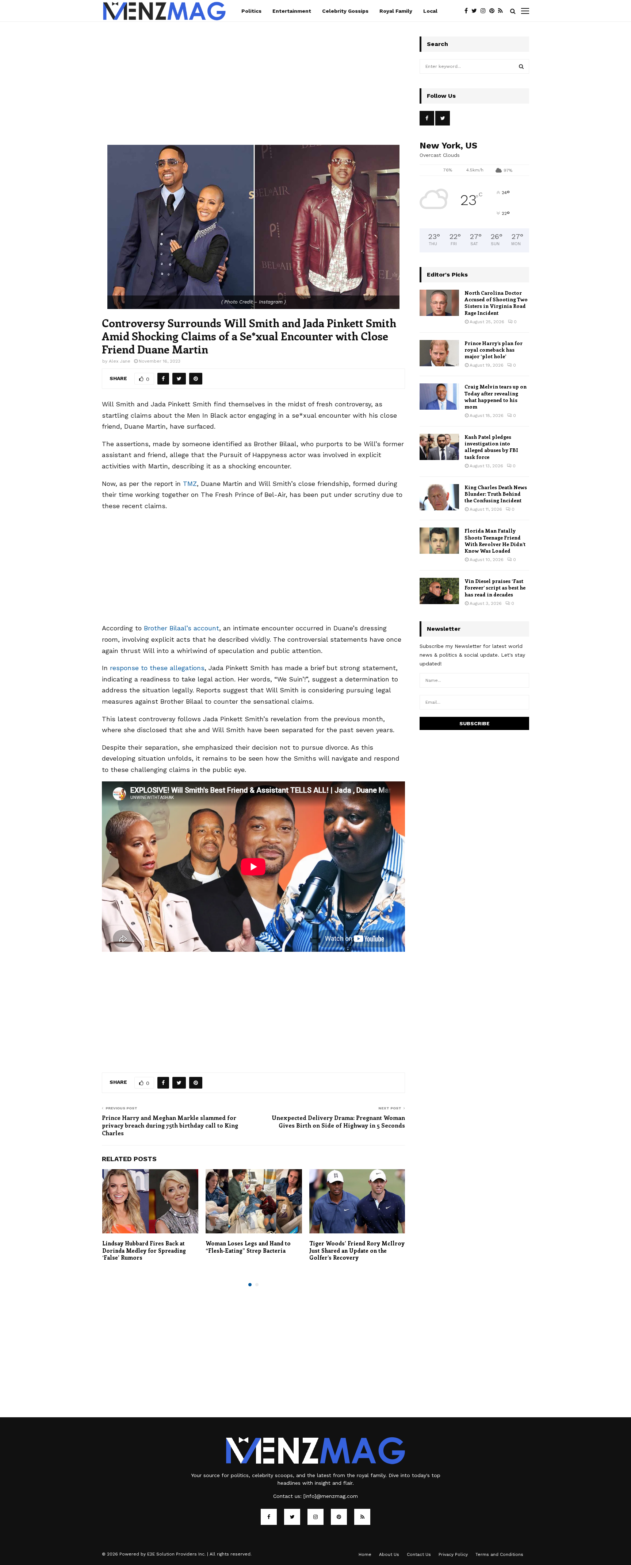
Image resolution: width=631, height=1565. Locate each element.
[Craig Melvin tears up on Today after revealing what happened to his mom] (439, 396)
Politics (251, 11)
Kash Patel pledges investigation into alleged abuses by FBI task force (491, 446)
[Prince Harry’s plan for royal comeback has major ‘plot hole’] (439, 353)
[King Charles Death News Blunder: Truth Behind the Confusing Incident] (439, 497)
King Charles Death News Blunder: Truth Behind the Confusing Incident (495, 494)
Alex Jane (119, 361)
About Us (389, 1554)
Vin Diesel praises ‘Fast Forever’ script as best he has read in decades (494, 587)
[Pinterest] (493, 11)
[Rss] (502, 11)
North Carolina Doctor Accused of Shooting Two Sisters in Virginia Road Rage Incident (496, 302)
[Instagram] (485, 11)
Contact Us (419, 1554)
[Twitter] (476, 11)
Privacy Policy (453, 1554)
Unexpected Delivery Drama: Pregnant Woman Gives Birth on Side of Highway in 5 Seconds (338, 1121)
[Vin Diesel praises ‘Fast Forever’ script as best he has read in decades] (439, 591)
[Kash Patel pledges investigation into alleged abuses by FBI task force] (439, 447)
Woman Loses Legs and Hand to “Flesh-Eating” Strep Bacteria (248, 1247)
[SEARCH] (521, 66)
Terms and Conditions (499, 1554)
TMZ (190, 483)
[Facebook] (467, 11)
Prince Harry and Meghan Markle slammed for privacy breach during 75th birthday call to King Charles (170, 1125)
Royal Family (395, 11)
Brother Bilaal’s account (181, 628)
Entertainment (291, 11)
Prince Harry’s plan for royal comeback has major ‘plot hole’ (493, 350)
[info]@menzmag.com (330, 1496)
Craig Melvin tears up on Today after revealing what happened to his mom (495, 396)
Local (430, 11)
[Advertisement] (253, 91)
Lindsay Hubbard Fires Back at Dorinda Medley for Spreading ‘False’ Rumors (144, 1250)
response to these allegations (157, 668)
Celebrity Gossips (345, 11)
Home (365, 1554)
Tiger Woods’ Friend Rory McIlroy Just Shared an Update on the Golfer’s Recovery (357, 1250)
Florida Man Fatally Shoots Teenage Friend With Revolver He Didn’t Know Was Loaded (494, 540)
